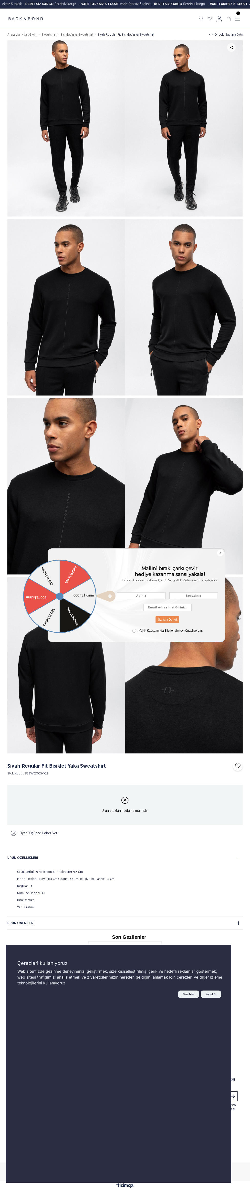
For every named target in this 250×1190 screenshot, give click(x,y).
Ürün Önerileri (20, 923)
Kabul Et (211, 994)
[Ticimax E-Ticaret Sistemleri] (125, 1186)
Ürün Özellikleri (22, 858)
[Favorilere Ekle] (236, 766)
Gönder (232, 1096)
